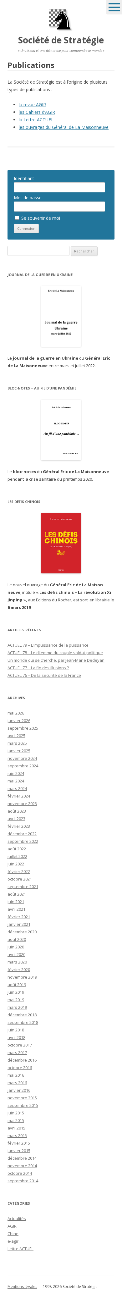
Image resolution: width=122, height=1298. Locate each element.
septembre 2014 (23, 1181)
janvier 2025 (19, 751)
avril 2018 (16, 1037)
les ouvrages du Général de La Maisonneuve (64, 127)
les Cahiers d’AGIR (37, 112)
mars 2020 (17, 962)
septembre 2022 (23, 841)
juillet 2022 (17, 856)
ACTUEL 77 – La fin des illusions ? (38, 668)
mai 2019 (16, 999)
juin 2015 (16, 1113)
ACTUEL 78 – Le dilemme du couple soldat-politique (55, 652)
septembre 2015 (23, 1105)
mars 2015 (17, 1135)
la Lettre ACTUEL (36, 120)
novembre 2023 (22, 803)
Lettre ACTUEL (20, 1248)
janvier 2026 (19, 720)
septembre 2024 (23, 766)
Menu (114, 7)
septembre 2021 (23, 886)
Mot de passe (28, 198)
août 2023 (17, 811)
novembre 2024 (22, 758)
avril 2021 (16, 909)
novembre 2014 (22, 1165)
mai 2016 (16, 1075)
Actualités (17, 1218)
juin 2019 (16, 992)
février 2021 (19, 917)
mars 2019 (17, 1007)
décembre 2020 (22, 932)
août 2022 (17, 849)
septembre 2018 (23, 1022)
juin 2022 (16, 864)
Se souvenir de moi (40, 218)
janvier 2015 (19, 1150)
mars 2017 (17, 1052)
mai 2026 (16, 713)
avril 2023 (16, 818)
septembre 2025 (23, 728)
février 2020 (19, 969)
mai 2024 (16, 781)
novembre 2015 (22, 1098)
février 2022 (19, 871)
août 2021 (17, 894)
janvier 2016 (19, 1090)
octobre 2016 (20, 1067)
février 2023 (19, 826)
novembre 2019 (22, 977)
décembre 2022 (22, 834)
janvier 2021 (19, 924)
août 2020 (17, 939)
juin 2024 (16, 773)
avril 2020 (16, 954)
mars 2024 (17, 788)
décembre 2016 (22, 1060)
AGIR (12, 1226)
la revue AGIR (32, 105)
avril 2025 (16, 735)
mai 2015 (16, 1120)
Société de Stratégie (61, 40)
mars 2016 (17, 1082)
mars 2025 (17, 743)
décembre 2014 (22, 1158)
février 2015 (19, 1143)
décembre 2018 (22, 1015)
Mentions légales (22, 1286)
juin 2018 (16, 1030)
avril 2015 (16, 1128)
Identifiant (24, 178)
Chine (13, 1233)
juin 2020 (16, 947)
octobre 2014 (20, 1173)
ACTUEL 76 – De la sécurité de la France (44, 675)
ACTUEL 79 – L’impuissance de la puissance (48, 645)
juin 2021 (16, 901)
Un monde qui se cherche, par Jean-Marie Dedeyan (56, 660)
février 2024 (19, 796)
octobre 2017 (20, 1045)
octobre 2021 (20, 879)
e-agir (13, 1241)
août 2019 (17, 984)
